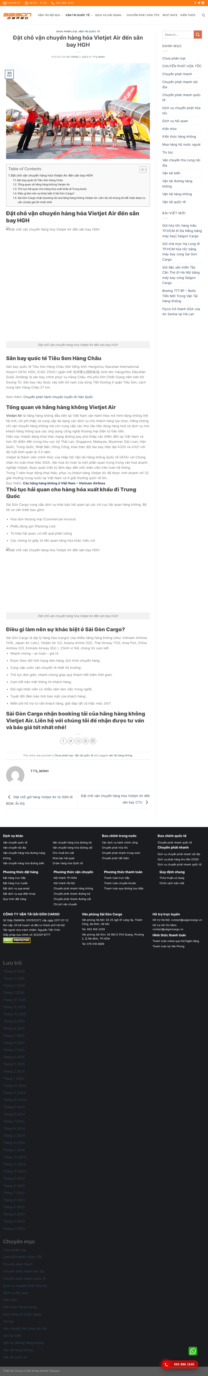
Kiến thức (188, 15)
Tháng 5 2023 (14, 1207)
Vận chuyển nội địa (14, 847)
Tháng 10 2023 (14, 1171)
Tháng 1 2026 (13, 993)
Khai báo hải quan (64, 858)
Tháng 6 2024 (14, 1128)
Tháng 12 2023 (14, 1157)
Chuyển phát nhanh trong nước (121, 852)
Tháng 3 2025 (14, 1064)
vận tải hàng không (120, 755)
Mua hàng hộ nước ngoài (181, 144)
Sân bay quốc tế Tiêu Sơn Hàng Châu (40, 180)
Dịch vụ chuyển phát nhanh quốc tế (179, 864)
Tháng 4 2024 (14, 1143)
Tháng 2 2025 (14, 1071)
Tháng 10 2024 (14, 1100)
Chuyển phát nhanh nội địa (180, 84)
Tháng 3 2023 (14, 1221)
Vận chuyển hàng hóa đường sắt (72, 847)
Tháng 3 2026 (14, 978)
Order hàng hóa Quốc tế (68, 863)
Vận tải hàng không (177, 194)
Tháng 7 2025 (14, 1036)
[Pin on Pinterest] (85, 741)
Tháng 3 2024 (14, 1150)
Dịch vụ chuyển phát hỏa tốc (181, 110)
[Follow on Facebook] (195, 3)
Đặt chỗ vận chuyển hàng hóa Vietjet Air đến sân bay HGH (52, 175)
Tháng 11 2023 (14, 1164)
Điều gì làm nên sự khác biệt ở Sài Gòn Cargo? (46, 193)
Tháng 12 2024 (14, 1086)
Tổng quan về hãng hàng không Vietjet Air (44, 184)
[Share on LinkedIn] (93, 741)
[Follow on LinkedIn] (203, 3)
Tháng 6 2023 (14, 1200)
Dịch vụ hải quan (108, 15)
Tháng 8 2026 (14, 971)
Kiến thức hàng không (179, 136)
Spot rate (170, 15)
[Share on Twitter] (70, 741)
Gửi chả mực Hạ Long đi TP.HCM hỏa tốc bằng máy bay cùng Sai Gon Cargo (181, 251)
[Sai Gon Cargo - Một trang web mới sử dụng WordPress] (17, 15)
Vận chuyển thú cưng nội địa (181, 162)
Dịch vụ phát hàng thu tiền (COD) (178, 859)
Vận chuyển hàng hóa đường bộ (72, 842)
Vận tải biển (171, 173)
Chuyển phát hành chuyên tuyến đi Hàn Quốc (58, 397)
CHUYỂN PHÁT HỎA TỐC (182, 66)
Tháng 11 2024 (14, 1093)
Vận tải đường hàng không (177, 183)
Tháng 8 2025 (14, 1028)
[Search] (203, 15)
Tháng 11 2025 (14, 1007)
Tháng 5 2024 (14, 1135)
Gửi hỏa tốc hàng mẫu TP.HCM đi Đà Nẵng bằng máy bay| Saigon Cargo (182, 230)
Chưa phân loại (66, 31)
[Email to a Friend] (78, 741)
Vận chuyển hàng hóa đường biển (23, 863)
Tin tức (167, 152)
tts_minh (99, 56)
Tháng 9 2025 (14, 1021)
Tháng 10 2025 (14, 1014)
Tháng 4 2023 (14, 1214)
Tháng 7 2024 (14, 1121)
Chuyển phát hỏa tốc (143, 15)
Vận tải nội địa (49, 15)
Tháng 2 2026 (14, 985)
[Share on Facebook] (63, 741)
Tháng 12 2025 (14, 1000)
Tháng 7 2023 (14, 1193)
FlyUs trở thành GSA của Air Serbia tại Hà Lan (181, 311)
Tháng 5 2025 (14, 1050)
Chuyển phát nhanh (177, 74)
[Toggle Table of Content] (141, 169)
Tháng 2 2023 (14, 1229)
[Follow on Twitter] (199, 3)
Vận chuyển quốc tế (15, 842)
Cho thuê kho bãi (63, 852)
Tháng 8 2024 (14, 1114)
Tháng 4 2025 (14, 1057)
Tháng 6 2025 (14, 1043)
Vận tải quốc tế (77, 15)
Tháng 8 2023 (14, 1186)
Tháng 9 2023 (14, 1178)
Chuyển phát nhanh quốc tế (181, 97)
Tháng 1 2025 (13, 1078)
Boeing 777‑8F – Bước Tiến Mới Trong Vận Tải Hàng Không (180, 296)
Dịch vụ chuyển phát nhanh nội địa (179, 854)
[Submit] (198, 34)
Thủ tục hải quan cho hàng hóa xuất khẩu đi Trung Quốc (52, 189)
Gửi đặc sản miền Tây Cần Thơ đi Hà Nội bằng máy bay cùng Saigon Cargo (181, 275)
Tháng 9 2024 (14, 1107)
